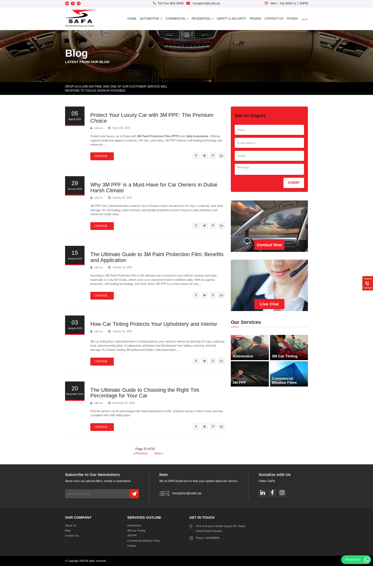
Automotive (150, 18)
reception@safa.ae (206, 3)
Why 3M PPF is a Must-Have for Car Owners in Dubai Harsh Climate (153, 187)
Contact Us (274, 18)
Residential (201, 18)
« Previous (140, 453)
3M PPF (132, 535)
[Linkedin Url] (67, 3)
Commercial (176, 18)
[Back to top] (362, 549)
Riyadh (292, 18)
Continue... (102, 156)
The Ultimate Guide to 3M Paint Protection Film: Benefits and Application (157, 257)
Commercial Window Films (143, 540)
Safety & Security (231, 18)
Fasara (255, 18)
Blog (68, 530)
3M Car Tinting (136, 530)
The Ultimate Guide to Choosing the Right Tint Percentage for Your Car (144, 393)
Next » (158, 453)
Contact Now (269, 245)
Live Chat (269, 304)
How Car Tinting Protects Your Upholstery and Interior (153, 324)
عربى (304, 18)
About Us (70, 525)
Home (131, 18)
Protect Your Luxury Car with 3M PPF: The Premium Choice (151, 118)
